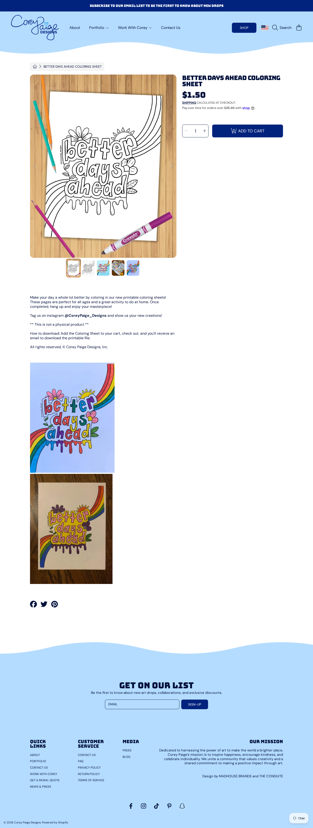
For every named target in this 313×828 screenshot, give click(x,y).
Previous (35, 166)
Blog (126, 757)
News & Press (40, 787)
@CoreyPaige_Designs (86, 315)
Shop (244, 28)
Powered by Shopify (55, 822)
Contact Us (39, 768)
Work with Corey (43, 774)
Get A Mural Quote (45, 780)
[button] (283, 28)
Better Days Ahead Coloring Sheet (73, 67)
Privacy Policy (89, 768)
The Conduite (271, 776)
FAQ (80, 761)
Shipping (189, 103)
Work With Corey (133, 27)
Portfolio (97, 27)
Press (127, 750)
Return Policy (89, 774)
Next (171, 166)
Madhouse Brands (236, 776)
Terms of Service (91, 780)
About (35, 755)
